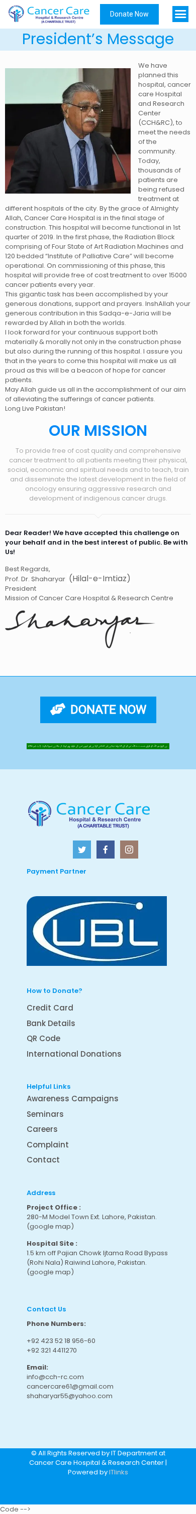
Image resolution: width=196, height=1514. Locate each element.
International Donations (74, 1054)
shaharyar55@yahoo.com (70, 1396)
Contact (43, 1159)
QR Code (43, 1038)
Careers (42, 1129)
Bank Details (51, 1023)
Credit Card (50, 1007)
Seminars (45, 1114)
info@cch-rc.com (55, 1377)
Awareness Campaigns (73, 1098)
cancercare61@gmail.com (70, 1386)
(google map (49, 1226)
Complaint (48, 1144)
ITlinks (118, 1472)
